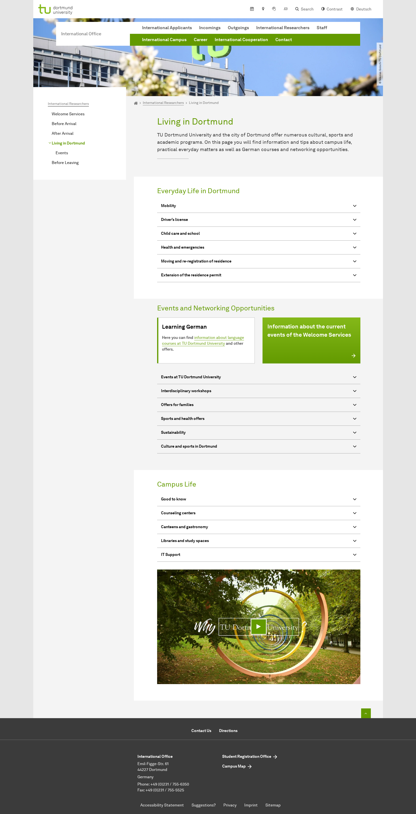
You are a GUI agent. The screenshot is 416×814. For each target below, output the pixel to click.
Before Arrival (64, 123)
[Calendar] (252, 9)
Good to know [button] (173, 499)
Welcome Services (68, 114)
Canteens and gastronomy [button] (184, 527)
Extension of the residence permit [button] (191, 275)
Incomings (210, 27)
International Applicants (167, 27)
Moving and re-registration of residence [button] (196, 261)
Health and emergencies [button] (182, 247)
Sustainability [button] (173, 432)
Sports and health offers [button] (182, 418)
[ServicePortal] (274, 9)
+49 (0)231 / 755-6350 (169, 784)
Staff (322, 27)
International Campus (164, 39)
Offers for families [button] (177, 404)
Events (62, 153)
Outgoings (238, 27)
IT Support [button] (170, 554)
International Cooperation (241, 39)
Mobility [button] (168, 205)
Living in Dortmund (68, 143)
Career (200, 39)
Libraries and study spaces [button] (185, 540)
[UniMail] (285, 9)
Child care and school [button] (180, 233)
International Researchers (282, 27)
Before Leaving (65, 162)
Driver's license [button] (174, 219)
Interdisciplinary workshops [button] (186, 391)
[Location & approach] (263, 9)
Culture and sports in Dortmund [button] (189, 446)
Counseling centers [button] (178, 513)
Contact (283, 39)
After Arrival (62, 133)
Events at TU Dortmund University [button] (191, 377)
